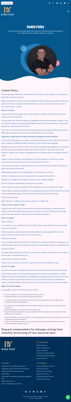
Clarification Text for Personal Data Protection (15, 369)
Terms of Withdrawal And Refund (11, 384)
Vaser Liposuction (42, 358)
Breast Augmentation (43, 348)
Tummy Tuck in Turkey (43, 379)
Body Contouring (41, 345)
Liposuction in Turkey (43, 374)
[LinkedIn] (60, 3)
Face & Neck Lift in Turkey (44, 371)
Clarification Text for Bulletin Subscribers (13, 366)
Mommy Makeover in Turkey (45, 376)
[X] (53, 3)
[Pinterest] (68, 3)
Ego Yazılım (39, 398)
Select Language (7, 3)
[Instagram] (64, 3)
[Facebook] (49, 3)
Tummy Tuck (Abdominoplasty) (46, 356)
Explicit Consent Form (7, 381)
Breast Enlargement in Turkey (45, 366)
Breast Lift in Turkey (43, 369)
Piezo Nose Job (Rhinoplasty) (45, 353)
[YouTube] (57, 3)
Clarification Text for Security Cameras (12, 371)
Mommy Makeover (42, 350)
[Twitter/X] (30, 392)
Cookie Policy (5, 374)
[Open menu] (68, 11)
